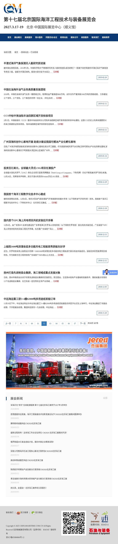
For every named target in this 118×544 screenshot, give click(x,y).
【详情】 (56, 72)
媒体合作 (74, 37)
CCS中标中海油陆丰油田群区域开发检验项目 (28, 115)
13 (50, 323)
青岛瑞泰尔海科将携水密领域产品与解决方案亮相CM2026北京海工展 (39, 479)
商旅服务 (84, 37)
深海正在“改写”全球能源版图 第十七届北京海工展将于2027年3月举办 (39, 405)
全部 (105, 398)
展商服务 (28, 37)
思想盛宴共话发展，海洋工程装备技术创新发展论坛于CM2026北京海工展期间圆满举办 (46, 414)
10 (32, 323)
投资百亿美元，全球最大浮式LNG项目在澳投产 (30, 168)
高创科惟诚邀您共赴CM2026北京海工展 (27, 460)
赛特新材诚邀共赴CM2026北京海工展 (26, 423)
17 (75, 323)
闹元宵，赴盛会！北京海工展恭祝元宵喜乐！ (29, 488)
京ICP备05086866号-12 (15, 537)
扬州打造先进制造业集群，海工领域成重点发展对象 (32, 272)
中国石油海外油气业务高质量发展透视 (24, 89)
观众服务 (39, 37)
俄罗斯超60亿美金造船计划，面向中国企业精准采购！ (33, 442)
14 (56, 323)
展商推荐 (105, 37)
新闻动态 (64, 37)
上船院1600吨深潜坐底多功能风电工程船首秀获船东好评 (34, 246)
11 (38, 323)
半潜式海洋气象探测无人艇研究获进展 (24, 63)
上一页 (8, 323)
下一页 (83, 323)
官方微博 (24, 512)
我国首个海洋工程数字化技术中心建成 (24, 194)
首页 (9, 37)
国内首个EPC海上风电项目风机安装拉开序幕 (28, 220)
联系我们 (95, 37)
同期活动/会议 (51, 37)
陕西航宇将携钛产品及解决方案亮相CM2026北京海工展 (33, 470)
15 (62, 323)
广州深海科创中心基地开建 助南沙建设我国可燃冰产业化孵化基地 (40, 142)
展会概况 (18, 37)
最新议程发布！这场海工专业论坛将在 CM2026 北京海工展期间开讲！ (39, 433)
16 (69, 323)
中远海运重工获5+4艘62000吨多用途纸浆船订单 (29, 299)
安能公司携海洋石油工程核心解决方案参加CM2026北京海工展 (36, 451)
